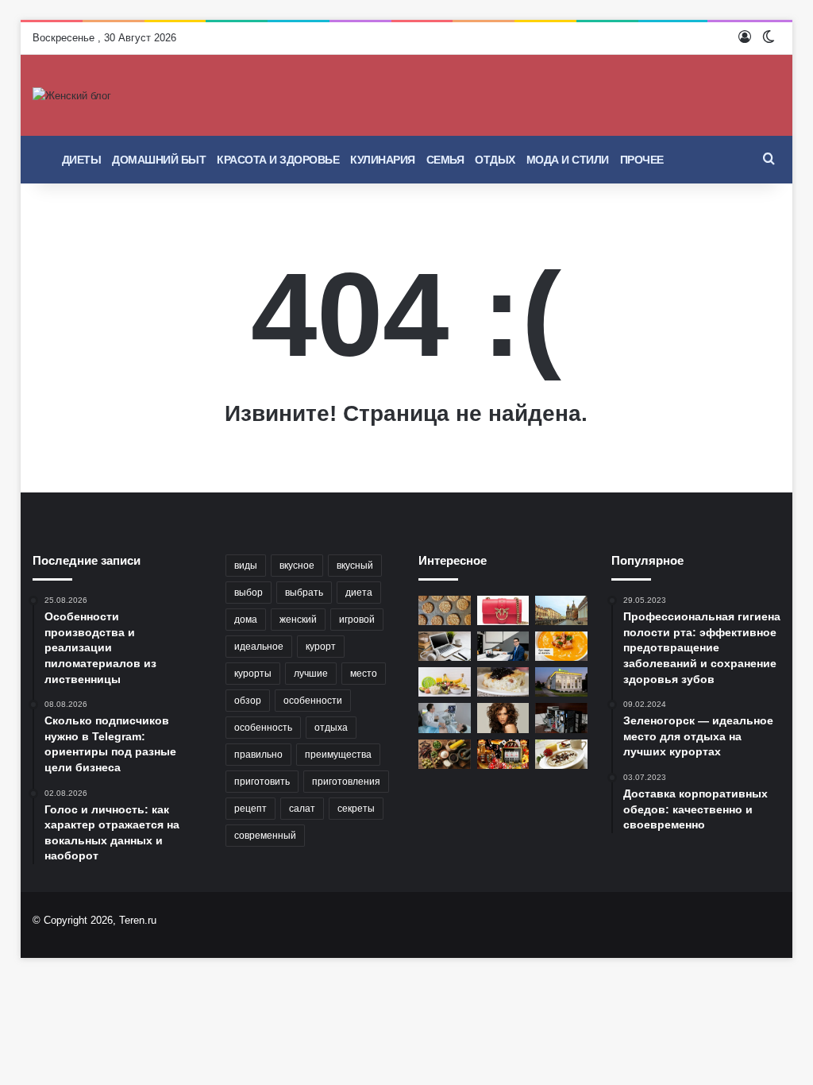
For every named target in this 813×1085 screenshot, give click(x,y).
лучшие (311, 673)
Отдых (495, 159)
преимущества (338, 754)
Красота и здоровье (278, 159)
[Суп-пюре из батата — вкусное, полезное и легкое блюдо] (561, 646)
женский (298, 619)
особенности (312, 700)
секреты (356, 808)
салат (302, 808)
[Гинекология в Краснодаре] (444, 717)
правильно (258, 754)
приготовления (346, 781)
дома (245, 619)
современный (265, 835)
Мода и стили (567, 159)
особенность (263, 727)
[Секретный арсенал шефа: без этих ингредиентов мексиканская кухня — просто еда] (444, 754)
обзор (247, 700)
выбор (248, 592)
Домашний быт (159, 159)
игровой (357, 619)
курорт (321, 646)
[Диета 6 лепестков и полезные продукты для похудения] (444, 682)
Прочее (642, 159)
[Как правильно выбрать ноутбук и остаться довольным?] (444, 646)
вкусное (296, 565)
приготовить (262, 781)
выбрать (304, 592)
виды (245, 565)
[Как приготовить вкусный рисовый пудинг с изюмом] (503, 682)
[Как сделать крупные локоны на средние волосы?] (503, 717)
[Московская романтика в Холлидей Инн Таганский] (561, 682)
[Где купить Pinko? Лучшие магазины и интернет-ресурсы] (503, 610)
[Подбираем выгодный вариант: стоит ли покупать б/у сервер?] (561, 717)
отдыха (331, 727)
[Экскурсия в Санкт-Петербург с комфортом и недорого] (561, 610)
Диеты (82, 159)
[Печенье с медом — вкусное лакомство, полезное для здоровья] (444, 610)
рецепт (250, 808)
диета (358, 592)
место (363, 673)
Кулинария (382, 159)
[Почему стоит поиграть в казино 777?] (503, 754)
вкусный (355, 565)
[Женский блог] (72, 95)
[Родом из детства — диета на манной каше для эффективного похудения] (561, 754)
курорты (253, 673)
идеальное (258, 646)
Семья (445, 159)
